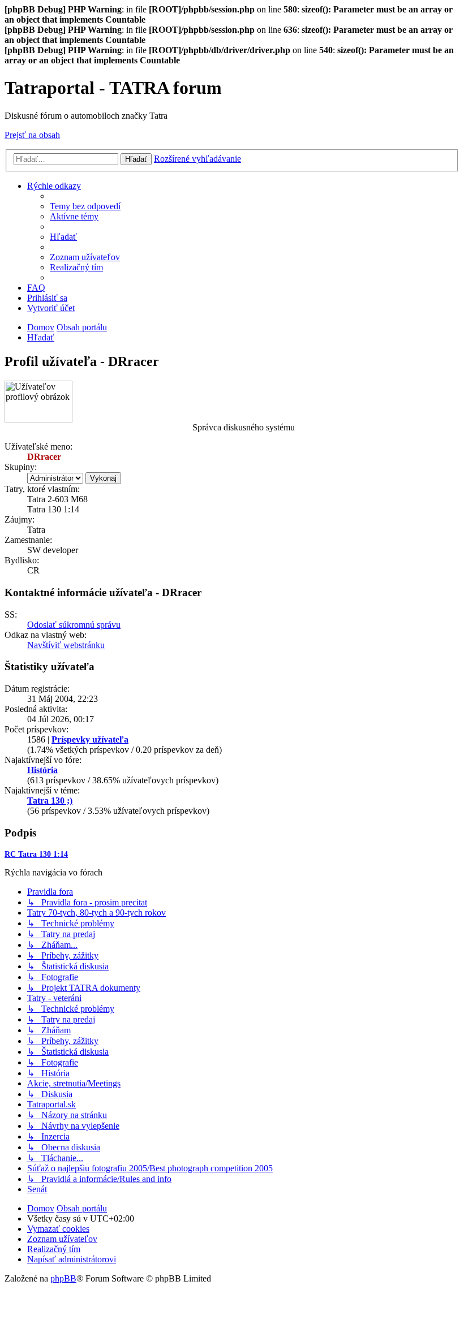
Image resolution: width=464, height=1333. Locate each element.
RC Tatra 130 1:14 (36, 854)
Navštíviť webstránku (66, 645)
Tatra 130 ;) (49, 800)
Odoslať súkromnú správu (74, 624)
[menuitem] (85, 206)
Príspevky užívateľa (89, 739)
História (42, 770)
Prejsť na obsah (32, 135)
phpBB (63, 1278)
